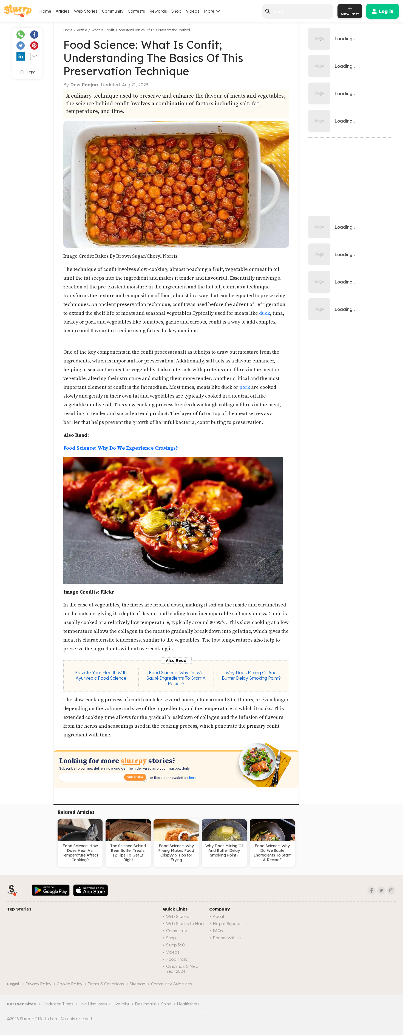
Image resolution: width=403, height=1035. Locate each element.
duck (264, 313)
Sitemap (137, 983)
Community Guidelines (171, 983)
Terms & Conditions (106, 983)
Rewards (158, 11)
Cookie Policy (69, 983)
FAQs (218, 930)
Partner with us (227, 937)
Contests (136, 11)
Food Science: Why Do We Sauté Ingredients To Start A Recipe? (176, 678)
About (218, 916)
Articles (63, 11)
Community (112, 11)
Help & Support (227, 923)
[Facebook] (371, 890)
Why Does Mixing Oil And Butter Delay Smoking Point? (251, 675)
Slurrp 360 (175, 945)
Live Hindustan (93, 1003)
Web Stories (86, 11)
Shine (166, 1003)
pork (244, 387)
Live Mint (120, 1003)
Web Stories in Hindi (185, 923)
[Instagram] (391, 890)
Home (45, 11)
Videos (193, 11)
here (192, 778)
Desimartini (145, 1003)
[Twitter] (381, 890)
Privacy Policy (38, 983)
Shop (176, 11)
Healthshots (188, 1003)
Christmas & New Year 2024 (182, 969)
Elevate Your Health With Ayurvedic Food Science (101, 675)
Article (82, 30)
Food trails (176, 959)
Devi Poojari (84, 85)
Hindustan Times (57, 1003)
